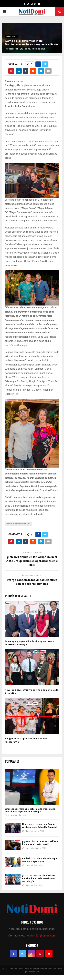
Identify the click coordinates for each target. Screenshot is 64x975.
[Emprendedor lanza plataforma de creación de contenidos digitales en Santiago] (32, 787)
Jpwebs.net (34, 972)
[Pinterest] (40, 953)
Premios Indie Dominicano (18, 524)
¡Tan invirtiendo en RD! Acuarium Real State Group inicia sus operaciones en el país (32, 561)
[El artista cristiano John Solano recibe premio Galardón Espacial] (13, 828)
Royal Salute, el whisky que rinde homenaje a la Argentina (31, 691)
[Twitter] (22, 953)
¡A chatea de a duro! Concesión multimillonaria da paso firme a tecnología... (38, 878)
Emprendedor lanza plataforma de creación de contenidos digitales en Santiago (30, 810)
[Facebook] (13, 953)
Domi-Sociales (11, 37)
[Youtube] (49, 953)
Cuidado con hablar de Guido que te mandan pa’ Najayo (39, 860)
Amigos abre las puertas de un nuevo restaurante (26, 740)
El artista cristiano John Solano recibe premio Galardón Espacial (39, 825)
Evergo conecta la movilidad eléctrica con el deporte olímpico (32, 582)
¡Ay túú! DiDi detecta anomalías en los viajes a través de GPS (40, 842)
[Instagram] (31, 953)
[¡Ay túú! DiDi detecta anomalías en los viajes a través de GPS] (13, 845)
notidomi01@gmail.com (41, 935)
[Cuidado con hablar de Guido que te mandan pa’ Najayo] (13, 862)
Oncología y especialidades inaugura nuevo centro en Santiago (29, 643)
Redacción (13, 49)
